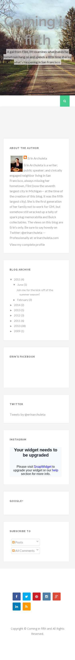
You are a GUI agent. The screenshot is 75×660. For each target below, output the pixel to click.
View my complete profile (27, 244)
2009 (17, 331)
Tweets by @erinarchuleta (27, 414)
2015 (17, 279)
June (20, 284)
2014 (17, 305)
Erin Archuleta (37, 158)
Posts (19, 542)
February (23, 299)
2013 (17, 310)
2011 (17, 320)
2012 (17, 315)
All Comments (25, 550)
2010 (17, 326)
